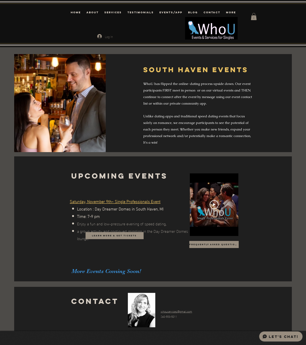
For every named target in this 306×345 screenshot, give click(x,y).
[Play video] (214, 204)
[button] (254, 16)
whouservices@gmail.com (176, 311)
